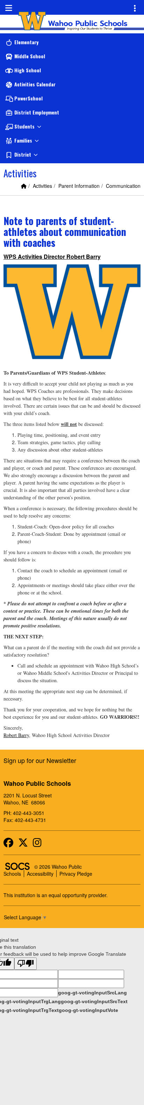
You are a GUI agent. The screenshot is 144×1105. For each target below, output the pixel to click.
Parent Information (79, 185)
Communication (123, 185)
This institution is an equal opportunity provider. (55, 895)
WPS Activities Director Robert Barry (52, 256)
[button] (72, 126)
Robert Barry (16, 735)
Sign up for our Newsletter (39, 760)
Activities (42, 185)
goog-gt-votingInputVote (88, 1010)
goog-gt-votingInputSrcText (94, 1001)
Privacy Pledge (75, 873)
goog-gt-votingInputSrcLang (92, 992)
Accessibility (40, 873)
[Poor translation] (25, 964)
